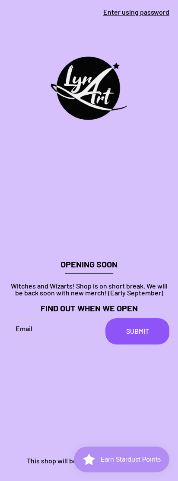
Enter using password (136, 12)
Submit (137, 331)
